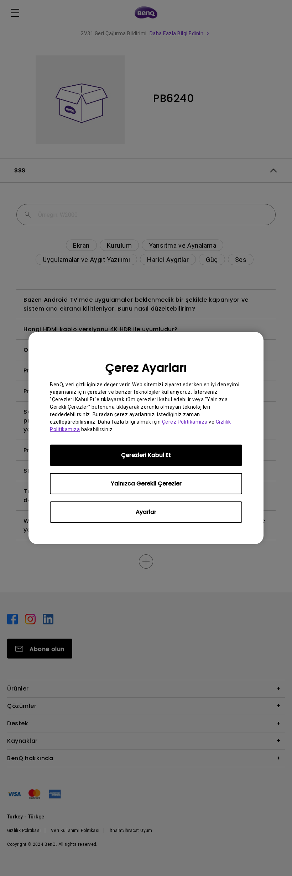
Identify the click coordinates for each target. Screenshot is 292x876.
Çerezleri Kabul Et (146, 455)
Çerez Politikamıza (185, 422)
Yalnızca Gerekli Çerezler (146, 483)
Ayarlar (146, 512)
